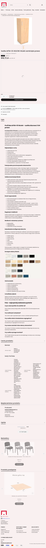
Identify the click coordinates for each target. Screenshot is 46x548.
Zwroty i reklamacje (5, 532)
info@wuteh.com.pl (9, 416)
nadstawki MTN (10, 225)
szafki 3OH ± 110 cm (29, 14)
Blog (2, 541)
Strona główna (3, 14)
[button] (30, 5)
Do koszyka (19, 464)
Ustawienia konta (35, 530)
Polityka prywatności (5, 530)
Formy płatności (19, 530)
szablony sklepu (33, 543)
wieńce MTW (10, 223)
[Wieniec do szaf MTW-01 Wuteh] (19, 483)
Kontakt (2, 534)
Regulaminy (3, 529)
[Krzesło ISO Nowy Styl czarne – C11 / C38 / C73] (19, 449)
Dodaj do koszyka (19, 99)
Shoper (43, 543)
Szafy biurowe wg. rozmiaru (19, 14)
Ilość (2, 94)
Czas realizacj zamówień (21, 532)
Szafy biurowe (10, 14)
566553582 (7, 415)
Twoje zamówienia (35, 529)
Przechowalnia (35, 532)
